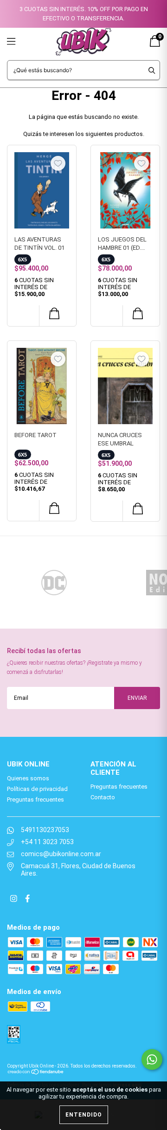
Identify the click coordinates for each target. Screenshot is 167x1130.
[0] (155, 44)
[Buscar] (152, 70)
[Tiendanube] (36, 1071)
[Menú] (22, 41)
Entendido (83, 1114)
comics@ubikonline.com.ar (61, 854)
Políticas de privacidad (37, 788)
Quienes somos (28, 778)
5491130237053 (45, 830)
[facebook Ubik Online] (27, 899)
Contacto (102, 797)
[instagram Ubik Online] (14, 899)
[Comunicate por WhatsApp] (151, 1059)
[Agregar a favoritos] (58, 163)
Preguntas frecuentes (35, 799)
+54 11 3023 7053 (47, 842)
